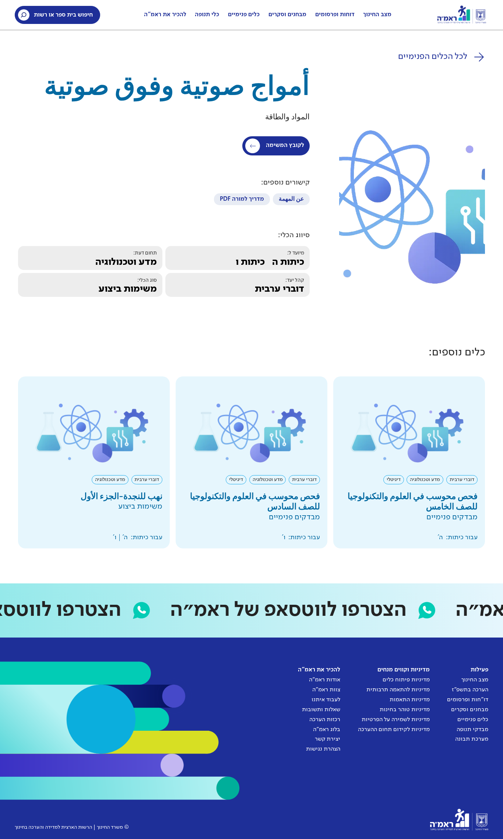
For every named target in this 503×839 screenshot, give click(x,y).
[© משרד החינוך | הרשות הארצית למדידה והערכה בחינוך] (459, 820)
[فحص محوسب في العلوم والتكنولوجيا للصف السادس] (251, 462)
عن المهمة (291, 199)
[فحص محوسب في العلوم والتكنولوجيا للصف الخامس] (409, 462)
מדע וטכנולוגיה (126, 262)
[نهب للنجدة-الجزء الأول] (94, 462)
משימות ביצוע (127, 289)
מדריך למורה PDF (242, 199)
